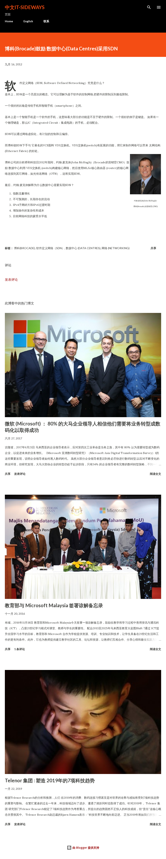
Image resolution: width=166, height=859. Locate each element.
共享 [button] (153, 248)
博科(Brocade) (24, 248)
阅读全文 (155, 473)
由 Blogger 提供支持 (85, 847)
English (28, 21)
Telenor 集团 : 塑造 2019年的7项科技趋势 (50, 780)
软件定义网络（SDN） (50, 248)
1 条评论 (19, 649)
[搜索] (149, 7)
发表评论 (11, 279)
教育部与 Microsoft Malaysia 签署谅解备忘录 (54, 605)
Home (9, 21)
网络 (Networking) (116, 248)
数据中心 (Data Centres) (83, 248)
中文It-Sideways (25, 7)
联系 (46, 21)
